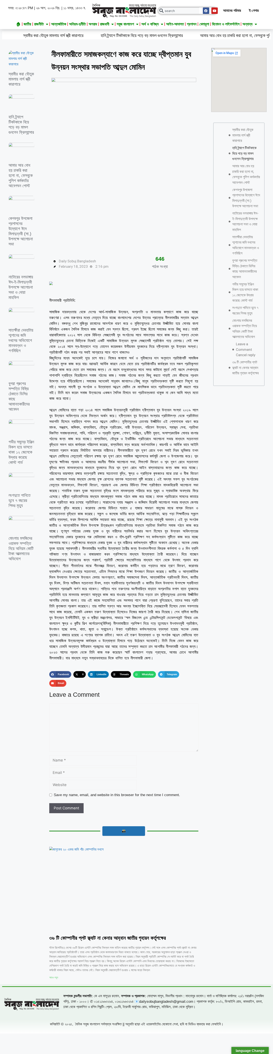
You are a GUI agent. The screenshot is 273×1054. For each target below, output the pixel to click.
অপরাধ (93, 24)
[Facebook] (206, 10)
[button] (60, 674)
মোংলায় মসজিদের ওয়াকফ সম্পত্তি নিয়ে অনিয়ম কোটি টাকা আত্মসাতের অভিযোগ (21, 548)
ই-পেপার (254, 11)
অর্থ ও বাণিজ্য (150, 24)
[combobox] (187, 10)
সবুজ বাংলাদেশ (125, 24)
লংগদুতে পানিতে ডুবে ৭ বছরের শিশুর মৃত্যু (19, 500)
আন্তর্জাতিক (58, 24)
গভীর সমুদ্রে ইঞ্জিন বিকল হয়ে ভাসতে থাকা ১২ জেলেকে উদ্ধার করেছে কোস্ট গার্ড (21, 452)
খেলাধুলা (204, 24)
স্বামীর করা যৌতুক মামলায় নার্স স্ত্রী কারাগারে (21, 79)
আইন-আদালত (175, 24)
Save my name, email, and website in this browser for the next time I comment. (117, 795)
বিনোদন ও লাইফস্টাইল (226, 24)
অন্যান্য (248, 24)
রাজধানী (104, 24)
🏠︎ (18, 24)
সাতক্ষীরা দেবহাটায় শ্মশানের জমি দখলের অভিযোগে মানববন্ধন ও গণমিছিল (21, 340)
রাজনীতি (39, 24)
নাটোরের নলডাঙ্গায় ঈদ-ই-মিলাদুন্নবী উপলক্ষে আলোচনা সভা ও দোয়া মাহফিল (21, 287)
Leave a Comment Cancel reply (245, 349)
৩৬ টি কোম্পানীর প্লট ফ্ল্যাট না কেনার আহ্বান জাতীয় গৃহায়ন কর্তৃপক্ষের (107, 938)
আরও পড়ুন (53, 977)
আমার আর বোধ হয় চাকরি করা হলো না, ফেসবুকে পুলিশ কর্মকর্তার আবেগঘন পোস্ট (21, 175)
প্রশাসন (191, 24)
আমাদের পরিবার (232, 11)
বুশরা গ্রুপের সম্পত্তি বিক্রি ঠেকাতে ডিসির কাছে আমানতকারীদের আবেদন (244, 268)
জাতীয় (27, 24)
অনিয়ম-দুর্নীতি (77, 24)
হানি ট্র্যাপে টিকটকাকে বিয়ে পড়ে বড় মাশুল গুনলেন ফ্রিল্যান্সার (111, 35)
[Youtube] (214, 10)
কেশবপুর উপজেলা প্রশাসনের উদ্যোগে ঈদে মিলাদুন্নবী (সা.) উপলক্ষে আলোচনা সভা (246, 198)
